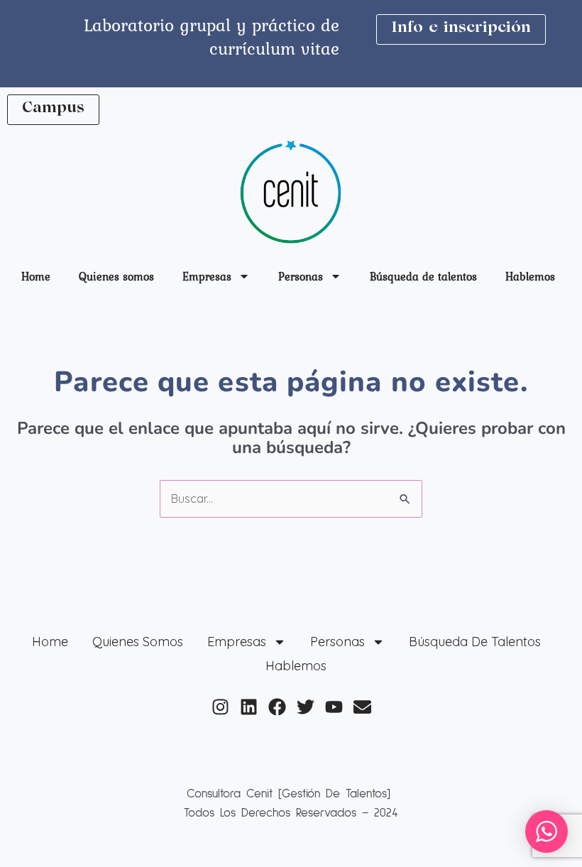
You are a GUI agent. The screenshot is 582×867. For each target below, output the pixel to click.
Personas (300, 276)
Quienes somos (116, 276)
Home (35, 276)
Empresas (206, 276)
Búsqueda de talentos (423, 276)
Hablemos (530, 276)
